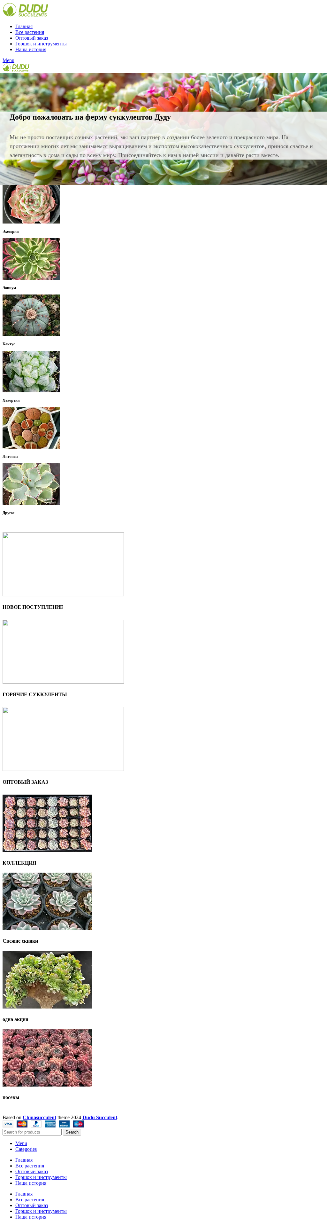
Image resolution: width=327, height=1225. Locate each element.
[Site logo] (25, 15)
